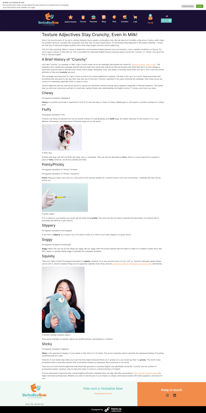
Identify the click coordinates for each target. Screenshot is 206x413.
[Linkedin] (169, 20)
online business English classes (145, 373)
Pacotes (93, 21)
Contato (124, 21)
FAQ (114, 21)
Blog (104, 21)
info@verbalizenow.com (103, 394)
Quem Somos (70, 22)
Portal (150, 23)
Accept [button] (199, 6)
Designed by (97, 409)
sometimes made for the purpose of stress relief (132, 264)
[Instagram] (163, 20)
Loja (135, 21)
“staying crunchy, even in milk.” (143, 64)
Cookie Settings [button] (188, 6)
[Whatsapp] (166, 20)
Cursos (83, 21)
